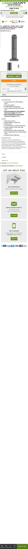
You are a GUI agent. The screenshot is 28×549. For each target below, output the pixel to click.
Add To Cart (22, 546)
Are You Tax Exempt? (10, 163)
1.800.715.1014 (14, 8)
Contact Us (5, 160)
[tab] (14, 94)
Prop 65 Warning (12, 166)
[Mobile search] (24, 13)
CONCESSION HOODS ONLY (15, 0)
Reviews (4, 157)
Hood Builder (14, 13)
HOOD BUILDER (14, 193)
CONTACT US (14, 238)
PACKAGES (22, 0)
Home (2, 16)
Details (4, 94)
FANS (26, 0)
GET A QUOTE (14, 215)
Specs (3, 154)
